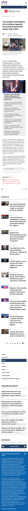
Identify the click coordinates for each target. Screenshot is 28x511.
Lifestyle (4, 366)
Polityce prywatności (16, 475)
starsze (5, 189)
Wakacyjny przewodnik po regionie (11, 378)
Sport (3, 363)
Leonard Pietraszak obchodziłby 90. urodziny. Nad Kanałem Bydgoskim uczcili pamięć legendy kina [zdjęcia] (18, 221)
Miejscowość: (6, 177)
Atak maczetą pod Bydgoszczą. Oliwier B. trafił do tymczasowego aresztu (13, 414)
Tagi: (4, 179)
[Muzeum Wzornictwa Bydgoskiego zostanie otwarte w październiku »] (5, 333)
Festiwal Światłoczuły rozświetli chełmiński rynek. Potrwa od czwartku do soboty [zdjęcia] (16, 320)
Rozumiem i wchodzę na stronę (8, 508)
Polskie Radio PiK (5, 16)
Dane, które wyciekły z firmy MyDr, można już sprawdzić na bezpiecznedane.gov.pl (13, 422)
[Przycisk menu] (26, 3)
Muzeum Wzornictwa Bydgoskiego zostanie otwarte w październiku (17, 334)
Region (3, 354)
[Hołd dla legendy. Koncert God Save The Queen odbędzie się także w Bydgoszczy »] (5, 263)
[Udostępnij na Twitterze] (6, 34)
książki (18, 183)
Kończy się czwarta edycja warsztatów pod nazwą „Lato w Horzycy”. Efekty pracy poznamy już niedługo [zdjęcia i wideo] (18, 305)
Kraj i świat (4, 357)
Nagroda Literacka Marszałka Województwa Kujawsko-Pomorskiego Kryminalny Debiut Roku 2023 (11, 181)
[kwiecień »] (25, 446)
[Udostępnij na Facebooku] (4, 34)
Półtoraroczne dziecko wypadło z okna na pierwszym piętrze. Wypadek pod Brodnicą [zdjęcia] (13, 430)
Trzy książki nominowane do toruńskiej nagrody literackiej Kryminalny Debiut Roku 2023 (14, 25)
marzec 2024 (14, 446)
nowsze (22, 189)
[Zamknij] (25, 454)
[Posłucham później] (24, 172)
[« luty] (3, 446)
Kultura (13, 16)
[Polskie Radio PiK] (4, 3)
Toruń (10, 177)
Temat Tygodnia (6, 375)
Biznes (3, 369)
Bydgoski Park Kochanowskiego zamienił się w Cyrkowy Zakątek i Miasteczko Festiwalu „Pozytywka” (18, 237)
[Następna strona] (23, 343)
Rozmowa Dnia (5, 372)
